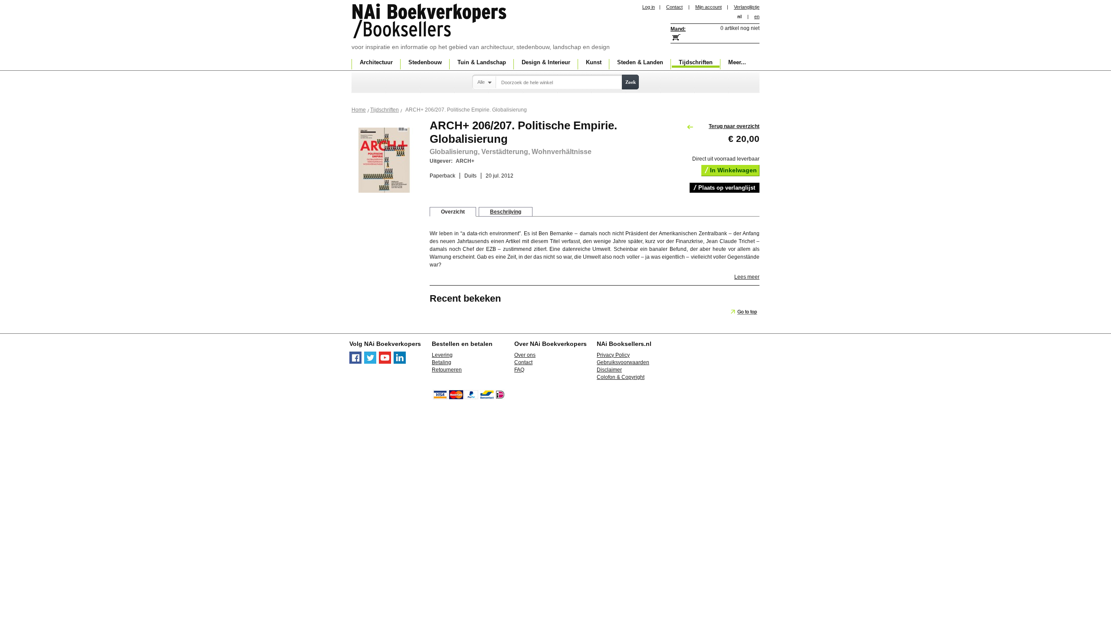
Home (359, 109)
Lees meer (746, 277)
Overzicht (453, 212)
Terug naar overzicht (734, 126)
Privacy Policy (613, 355)
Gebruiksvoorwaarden (623, 362)
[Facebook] (355, 362)
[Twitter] (370, 362)
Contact (674, 7)
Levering (442, 355)
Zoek (630, 82)
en (756, 16)
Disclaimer (609, 370)
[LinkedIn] (400, 362)
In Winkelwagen (733, 170)
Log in (648, 7)
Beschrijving (505, 212)
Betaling (441, 362)
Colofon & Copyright (620, 377)
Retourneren (447, 370)
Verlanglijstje (746, 7)
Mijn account (708, 7)
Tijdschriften (384, 109)
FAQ (519, 370)
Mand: (678, 29)
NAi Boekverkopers (430, 21)
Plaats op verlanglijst (726, 187)
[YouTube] (385, 362)
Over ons (525, 355)
